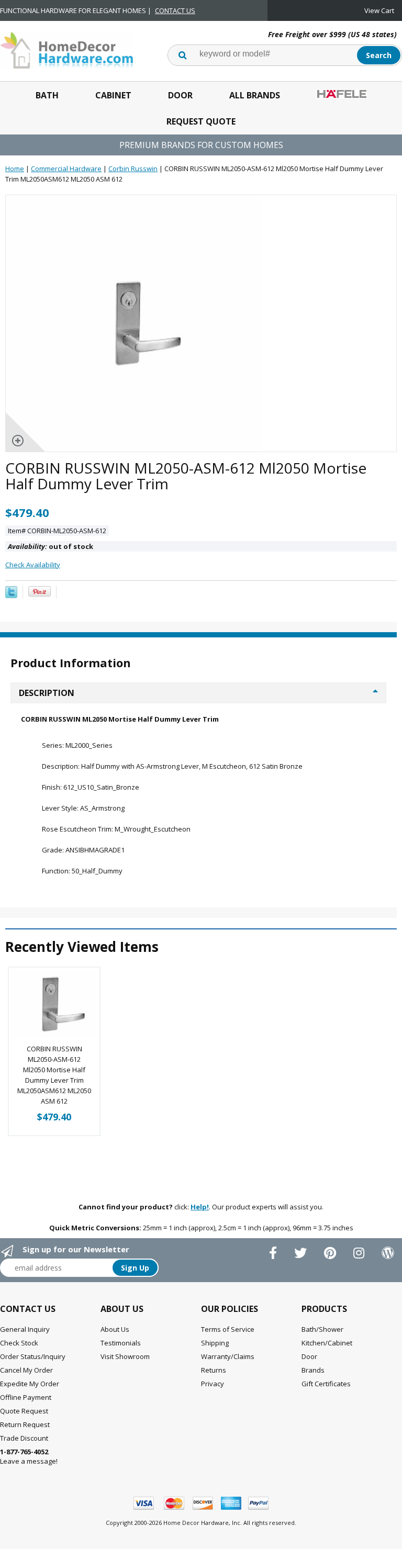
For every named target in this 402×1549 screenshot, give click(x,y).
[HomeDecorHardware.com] (66, 49)
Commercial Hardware (66, 168)
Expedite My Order (29, 1383)
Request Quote (201, 121)
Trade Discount (24, 1438)
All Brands (254, 95)
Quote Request (24, 1411)
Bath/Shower (322, 1329)
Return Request (25, 1424)
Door (180, 95)
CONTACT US (175, 10)
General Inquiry (25, 1329)
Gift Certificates (326, 1383)
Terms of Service (227, 1329)
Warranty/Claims (227, 1356)
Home (14, 168)
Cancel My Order (26, 1370)
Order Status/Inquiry (32, 1356)
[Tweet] (11, 595)
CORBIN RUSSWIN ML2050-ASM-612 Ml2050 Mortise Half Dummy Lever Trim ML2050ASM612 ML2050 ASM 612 (54, 1075)
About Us (114, 1329)
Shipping (215, 1343)
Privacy (212, 1383)
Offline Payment (25, 1397)
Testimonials (120, 1343)
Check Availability (32, 564)
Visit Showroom (125, 1356)
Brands (313, 1370)
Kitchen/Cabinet (327, 1343)
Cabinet (113, 95)
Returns (213, 1370)
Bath (47, 95)
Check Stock (19, 1343)
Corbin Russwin (133, 168)
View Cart (379, 10)
